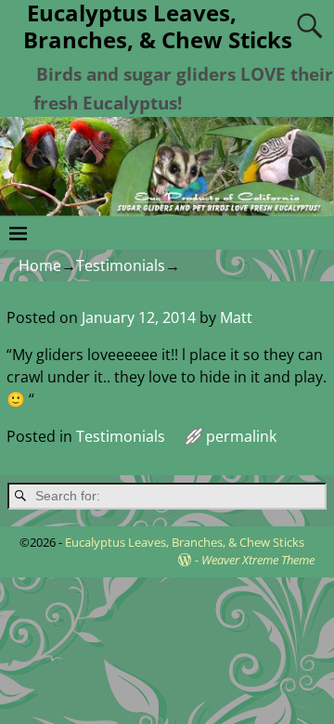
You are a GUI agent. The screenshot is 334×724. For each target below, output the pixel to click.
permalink (241, 436)
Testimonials (120, 265)
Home (40, 265)
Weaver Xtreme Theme (258, 559)
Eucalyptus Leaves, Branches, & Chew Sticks (184, 542)
